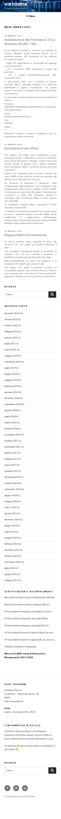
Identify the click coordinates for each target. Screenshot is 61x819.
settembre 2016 (12, 489)
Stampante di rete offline (21, 148)
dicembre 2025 (12, 313)
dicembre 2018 (12, 398)
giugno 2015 (10, 513)
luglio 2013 (10, 531)
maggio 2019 (11, 380)
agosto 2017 (11, 452)
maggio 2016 (11, 501)
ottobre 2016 (11, 483)
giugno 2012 (10, 574)
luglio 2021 (10, 343)
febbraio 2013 (11, 544)
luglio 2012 (10, 568)
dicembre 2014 (12, 519)
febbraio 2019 (11, 386)
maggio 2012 (11, 580)
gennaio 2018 (11, 428)
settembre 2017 (12, 447)
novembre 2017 (12, 434)
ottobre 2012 (11, 556)
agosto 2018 (11, 410)
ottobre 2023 (11, 319)
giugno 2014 (10, 525)
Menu (32, 16)
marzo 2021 (10, 349)
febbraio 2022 (11, 331)
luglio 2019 (10, 368)
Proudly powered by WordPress (19, 796)
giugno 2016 (10, 495)
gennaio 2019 (11, 392)
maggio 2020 (11, 355)
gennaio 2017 (11, 471)
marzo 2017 (10, 465)
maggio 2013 (11, 538)
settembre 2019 (12, 362)
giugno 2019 (10, 374)
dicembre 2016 (12, 477)
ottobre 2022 (11, 325)
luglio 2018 (10, 416)
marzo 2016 (10, 507)
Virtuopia (15, 4)
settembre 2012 (12, 562)
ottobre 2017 (11, 440)
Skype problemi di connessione (25, 235)
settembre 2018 (12, 404)
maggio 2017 (11, 459)
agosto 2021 (11, 337)
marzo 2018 (10, 422)
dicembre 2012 (12, 550)
